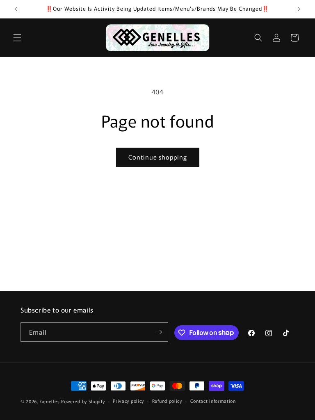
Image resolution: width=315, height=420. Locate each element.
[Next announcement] (299, 9)
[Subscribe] (159, 332)
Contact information (213, 400)
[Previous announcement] (16, 9)
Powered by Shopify (83, 401)
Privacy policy (128, 400)
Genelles (50, 401)
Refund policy (167, 400)
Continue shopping (157, 157)
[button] (17, 38)
